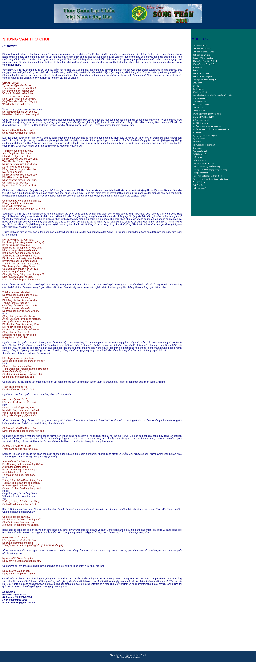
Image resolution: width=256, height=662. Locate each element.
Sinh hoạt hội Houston (202, 49)
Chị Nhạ (196, 86)
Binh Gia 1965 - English (202, 77)
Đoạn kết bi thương (200, 98)
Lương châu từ (199, 111)
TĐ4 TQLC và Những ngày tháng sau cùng (210, 170)
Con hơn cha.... (199, 89)
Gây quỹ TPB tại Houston (203, 58)
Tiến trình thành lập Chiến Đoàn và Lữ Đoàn (210, 179)
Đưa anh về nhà (199, 101)
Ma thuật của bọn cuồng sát (204, 145)
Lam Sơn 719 (198, 108)
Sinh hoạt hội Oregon (201, 55)
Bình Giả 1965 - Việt (201, 74)
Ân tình (195, 70)
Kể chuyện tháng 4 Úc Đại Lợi (205, 61)
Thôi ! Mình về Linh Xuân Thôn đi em (207, 176)
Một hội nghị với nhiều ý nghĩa (205, 136)
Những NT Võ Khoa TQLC (203, 117)
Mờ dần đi (197, 132)
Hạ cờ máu (197, 142)
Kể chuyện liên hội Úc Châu (204, 64)
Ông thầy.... (197, 148)
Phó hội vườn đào (200, 154)
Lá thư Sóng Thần (200, 46)
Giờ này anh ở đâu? (201, 105)
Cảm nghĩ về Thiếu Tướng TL (204, 80)
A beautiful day (198, 67)
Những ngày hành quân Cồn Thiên (207, 114)
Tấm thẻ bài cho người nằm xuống (206, 167)
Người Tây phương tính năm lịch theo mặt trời (211, 129)
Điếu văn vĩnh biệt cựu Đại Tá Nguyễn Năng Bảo (212, 95)
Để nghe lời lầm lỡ (200, 92)
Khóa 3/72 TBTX (199, 160)
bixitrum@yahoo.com (128, 657)
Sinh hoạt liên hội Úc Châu (203, 52)
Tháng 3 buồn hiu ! (200, 173)
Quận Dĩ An (197, 157)
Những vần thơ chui (201, 120)
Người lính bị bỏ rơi (200, 123)
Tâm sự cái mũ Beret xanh (203, 164)
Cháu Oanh (197, 83)
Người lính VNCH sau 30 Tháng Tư (207, 126)
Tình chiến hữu (199, 182)
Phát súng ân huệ (200, 151)
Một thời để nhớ (199, 139)
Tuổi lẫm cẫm (198, 185)
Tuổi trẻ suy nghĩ (199, 188)
